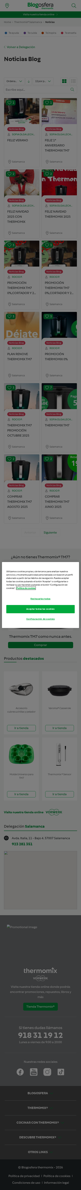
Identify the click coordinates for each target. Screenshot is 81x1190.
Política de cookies (26, 588)
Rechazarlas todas (40, 598)
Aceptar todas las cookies (40, 609)
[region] (40, 595)
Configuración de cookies (40, 619)
